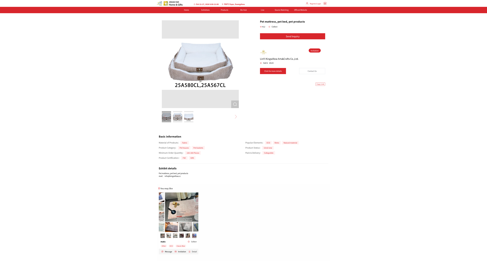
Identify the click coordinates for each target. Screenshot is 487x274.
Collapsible (268, 153)
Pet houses (184, 148)
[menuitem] (186, 10)
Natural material (290, 142)
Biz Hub (243, 10)
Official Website (300, 10)
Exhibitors (205, 10)
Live (262, 10)
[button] (194, 235)
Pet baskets (198, 148)
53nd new (268, 148)
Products (224, 10)
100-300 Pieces (193, 153)
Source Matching (282, 10)
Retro (277, 142)
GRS (192, 158)
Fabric (184, 142)
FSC (184, 158)
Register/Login (315, 3)
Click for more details (273, 71)
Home (186, 10)
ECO (268, 142)
